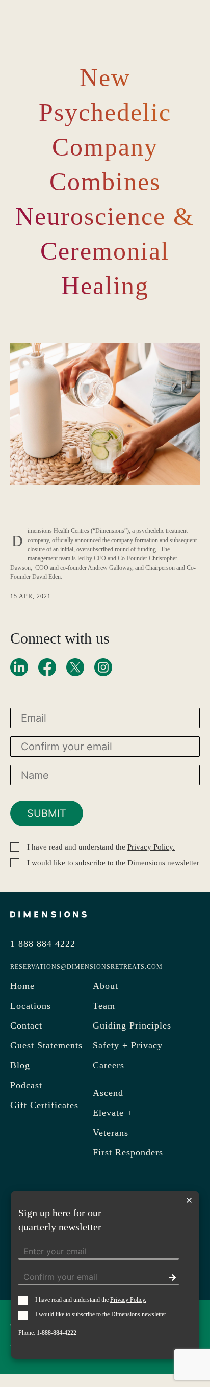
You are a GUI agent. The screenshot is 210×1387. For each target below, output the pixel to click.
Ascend (108, 1093)
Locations (30, 1005)
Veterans (110, 1132)
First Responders (128, 1152)
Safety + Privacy (128, 1045)
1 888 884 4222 (42, 944)
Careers (108, 1065)
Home (22, 986)
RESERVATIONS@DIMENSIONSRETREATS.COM (86, 966)
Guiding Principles (132, 1025)
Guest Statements (46, 1045)
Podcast (26, 1085)
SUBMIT (46, 813)
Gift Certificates (44, 1105)
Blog (20, 1065)
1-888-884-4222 (56, 1333)
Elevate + (113, 1113)
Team (104, 1005)
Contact (26, 1025)
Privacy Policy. (151, 847)
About (105, 986)
